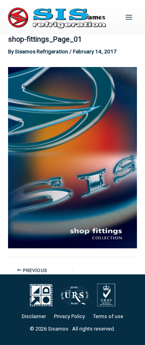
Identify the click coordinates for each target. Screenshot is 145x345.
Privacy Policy (69, 316)
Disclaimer (34, 316)
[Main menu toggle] (129, 17)
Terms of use (108, 316)
